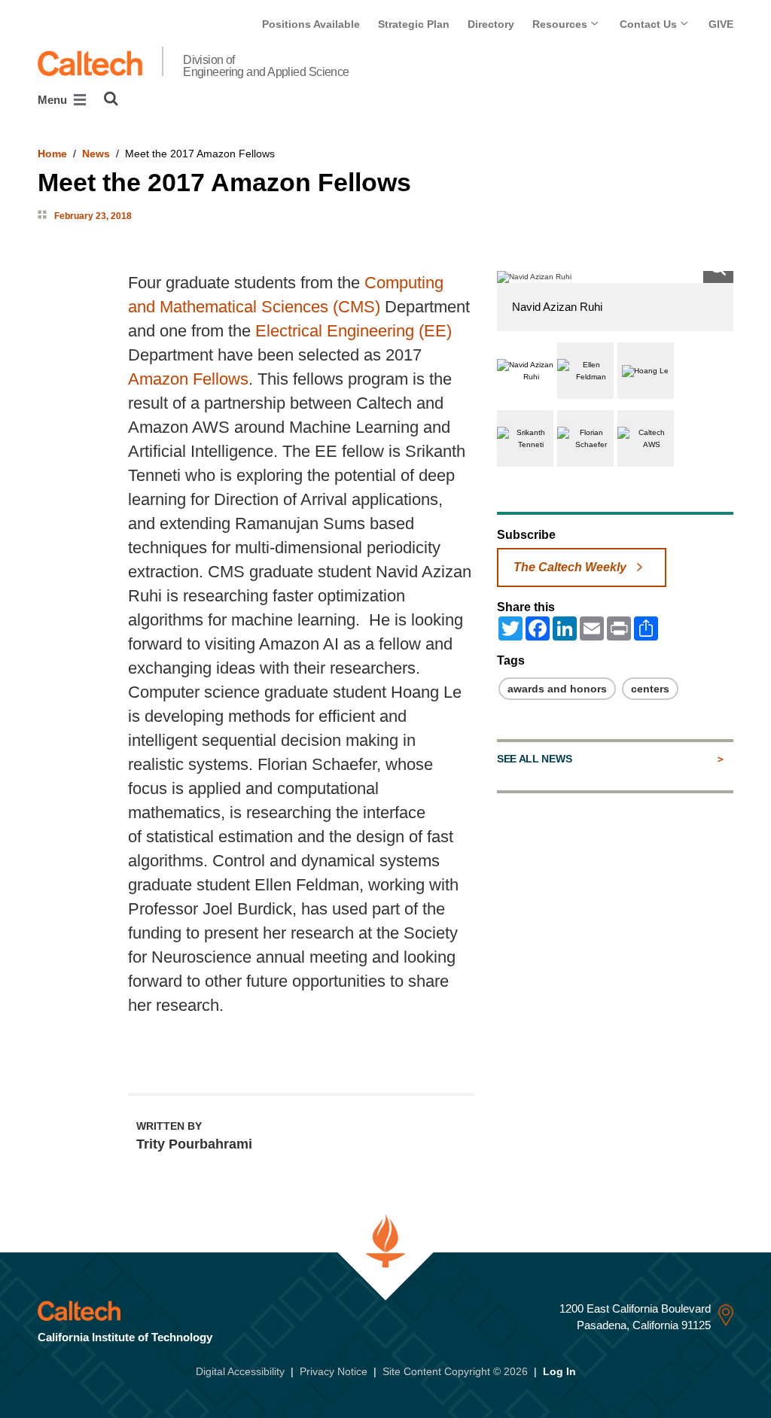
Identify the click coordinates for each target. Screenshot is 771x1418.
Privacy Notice (333, 1371)
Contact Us (650, 24)
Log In (559, 1371)
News (96, 154)
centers (650, 689)
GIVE (721, 24)
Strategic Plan (413, 24)
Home (52, 154)
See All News (534, 759)
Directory (491, 24)
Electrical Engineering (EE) (353, 330)
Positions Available (311, 24)
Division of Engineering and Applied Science (266, 66)
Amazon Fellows (188, 379)
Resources (561, 24)
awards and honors (557, 689)
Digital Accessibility (240, 1371)
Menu (54, 99)
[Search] (111, 98)
